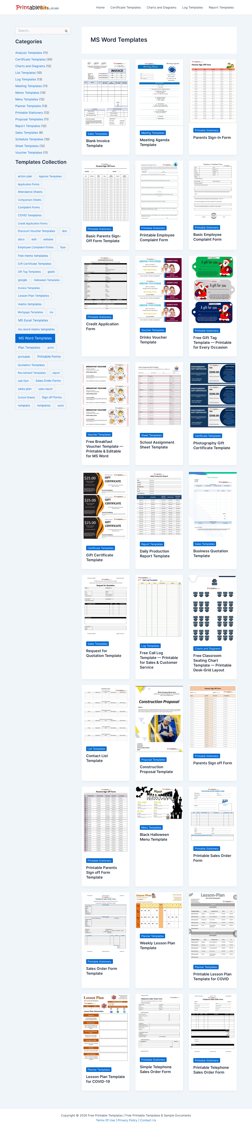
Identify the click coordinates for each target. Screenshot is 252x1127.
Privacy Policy (127, 1120)
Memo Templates (27, 92)
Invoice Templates (29, 287)
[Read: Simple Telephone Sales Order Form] (159, 1023)
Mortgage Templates (30, 312)
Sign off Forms (52, 397)
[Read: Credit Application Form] (106, 282)
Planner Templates (28, 106)
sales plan (25, 389)
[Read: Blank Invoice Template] (106, 93)
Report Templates (221, 7)
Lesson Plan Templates (33, 295)
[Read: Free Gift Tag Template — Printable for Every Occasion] (213, 289)
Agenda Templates (50, 176)
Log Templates (192, 7)
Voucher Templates (28, 152)
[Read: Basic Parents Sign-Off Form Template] (106, 191)
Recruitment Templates (32, 372)
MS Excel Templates (33, 320)
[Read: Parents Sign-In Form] (213, 91)
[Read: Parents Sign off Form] (213, 717)
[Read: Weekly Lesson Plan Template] (159, 910)
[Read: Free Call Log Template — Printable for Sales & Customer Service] (159, 606)
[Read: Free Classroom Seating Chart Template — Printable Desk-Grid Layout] (213, 608)
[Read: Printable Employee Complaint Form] (159, 190)
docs (21, 239)
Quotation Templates (31, 365)
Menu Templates (26, 99)
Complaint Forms (29, 207)
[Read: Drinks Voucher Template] (159, 289)
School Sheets (26, 397)
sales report (45, 388)
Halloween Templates (47, 280)
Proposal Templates (29, 119)
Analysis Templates (28, 53)
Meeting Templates (28, 86)
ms (51, 312)
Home (100, 7)
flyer (63, 247)
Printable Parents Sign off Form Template (101, 872)
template (24, 405)
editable (48, 239)
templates (44, 405)
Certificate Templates (126, 7)
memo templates (30, 304)
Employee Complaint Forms (35, 247)
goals (51, 271)
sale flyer (23, 380)
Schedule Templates (29, 139)
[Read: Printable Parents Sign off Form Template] (106, 820)
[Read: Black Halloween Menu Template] (159, 803)
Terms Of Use (105, 1120)
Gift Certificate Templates (34, 263)
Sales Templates (26, 132)
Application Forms (28, 184)
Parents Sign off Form (212, 763)
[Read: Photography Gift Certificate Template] (213, 395)
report (56, 372)
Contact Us (148, 1120)
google (22, 280)
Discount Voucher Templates (36, 231)
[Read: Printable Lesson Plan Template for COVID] (213, 926)
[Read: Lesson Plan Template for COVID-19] (106, 1028)
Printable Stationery (29, 112)
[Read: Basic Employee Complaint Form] (213, 190)
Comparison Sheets (29, 199)
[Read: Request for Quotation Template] (106, 605)
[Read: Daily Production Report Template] (159, 504)
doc (64, 231)
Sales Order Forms (48, 380)
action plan (25, 176)
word (61, 405)
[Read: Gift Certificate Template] (106, 506)
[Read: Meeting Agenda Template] (159, 92)
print (51, 347)
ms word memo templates (36, 329)
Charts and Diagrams (161, 7)
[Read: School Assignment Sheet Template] (159, 395)
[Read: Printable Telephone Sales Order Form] (213, 1023)
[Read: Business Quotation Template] (213, 504)
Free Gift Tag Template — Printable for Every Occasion (212, 342)
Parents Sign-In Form (212, 137)
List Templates (25, 72)
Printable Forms (49, 356)
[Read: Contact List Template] (106, 713)
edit (34, 239)
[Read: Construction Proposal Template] (159, 719)
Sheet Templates (27, 146)
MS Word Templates (35, 338)
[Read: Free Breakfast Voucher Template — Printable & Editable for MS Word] (106, 394)
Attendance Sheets (30, 192)
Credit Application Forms (32, 223)
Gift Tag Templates (29, 271)
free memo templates (33, 255)
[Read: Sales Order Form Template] (106, 923)
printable (24, 356)
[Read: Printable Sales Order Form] (213, 814)
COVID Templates (30, 215)
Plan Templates (29, 347)
